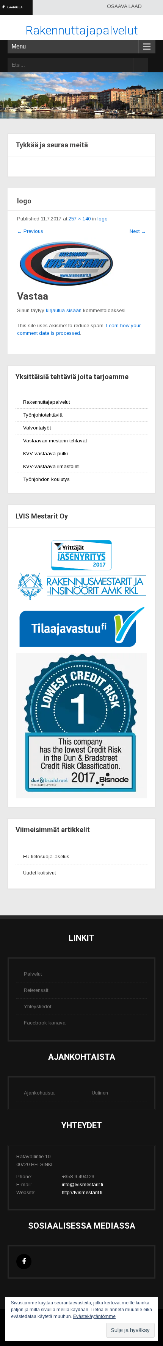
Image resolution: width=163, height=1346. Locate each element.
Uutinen (100, 1093)
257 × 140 (80, 219)
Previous (30, 231)
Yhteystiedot (37, 1006)
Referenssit (36, 990)
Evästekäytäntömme (94, 1316)
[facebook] (23, 1261)
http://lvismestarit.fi (82, 1192)
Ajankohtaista (39, 1093)
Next (138, 231)
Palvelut (33, 974)
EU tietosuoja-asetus (46, 856)
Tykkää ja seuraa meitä (52, 145)
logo (102, 219)
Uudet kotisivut (39, 873)
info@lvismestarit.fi (82, 1184)
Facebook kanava (45, 1023)
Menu (18, 46)
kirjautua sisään (64, 310)
